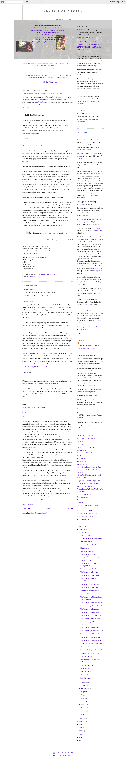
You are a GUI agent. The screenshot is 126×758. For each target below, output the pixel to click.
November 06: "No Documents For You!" (48, 27)
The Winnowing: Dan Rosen (89, 569)
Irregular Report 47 (86, 656)
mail (93, 69)
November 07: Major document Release (47, 39)
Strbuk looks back (86, 541)
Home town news (82, 500)
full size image (45, 68)
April (83, 704)
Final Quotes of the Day (88, 551)
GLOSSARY (92, 47)
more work (84, 329)
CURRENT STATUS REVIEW (87, 44)
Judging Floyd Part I (57, 30)
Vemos (89, 149)
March (83, 708)
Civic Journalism (82, 497)
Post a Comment (27, 504)
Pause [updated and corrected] (90, 594)
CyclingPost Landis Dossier (86, 478)
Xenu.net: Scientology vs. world (87, 513)
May (83, 701)
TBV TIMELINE (82, 442)
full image (52, 68)
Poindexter (84, 171)
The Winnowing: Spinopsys (89, 584)
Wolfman (25, 413)
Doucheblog (81, 158)
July (82, 695)
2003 (81, 731)
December (84, 532)
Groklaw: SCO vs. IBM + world (87, 511)
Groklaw (80, 391)
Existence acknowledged (85, 516)
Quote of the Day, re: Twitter (89, 653)
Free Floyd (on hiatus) (84, 494)
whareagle (25, 289)
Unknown (25, 372)
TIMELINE (81, 49)
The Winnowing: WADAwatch (90, 618)
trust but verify (63, 10)
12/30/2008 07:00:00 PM (49, 274)
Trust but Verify (83, 299)
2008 (81, 529)
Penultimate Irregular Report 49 (91, 590)
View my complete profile (87, 348)
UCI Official (81, 456)
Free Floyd (87, 389)
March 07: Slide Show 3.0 (40, 30)
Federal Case (64, 75)
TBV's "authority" (82, 132)
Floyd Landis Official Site (85, 453)
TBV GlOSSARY (82, 444)
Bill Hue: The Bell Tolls (88, 545)
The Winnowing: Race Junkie (90, 627)
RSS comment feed (60, 77)
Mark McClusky (86, 304)
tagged (91, 327)
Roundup (80, 503)
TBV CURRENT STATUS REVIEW (88, 439)
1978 (81, 740)
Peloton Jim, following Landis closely (89, 475)
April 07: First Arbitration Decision (47, 32)
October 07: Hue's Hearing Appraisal (48, 37)
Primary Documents (31, 75)
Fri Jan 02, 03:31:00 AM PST (34, 499)
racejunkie (80, 198)
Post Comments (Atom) (39, 513)
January (84, 714)
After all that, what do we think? (91, 538)
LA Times (89, 165)
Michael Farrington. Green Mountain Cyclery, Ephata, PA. (90, 281)
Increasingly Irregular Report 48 (91, 650)
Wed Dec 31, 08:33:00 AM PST (35, 367)
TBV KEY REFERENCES (85, 447)
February (84, 711)
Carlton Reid (97, 230)
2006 (81, 721)
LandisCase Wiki (82, 464)
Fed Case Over (85, 668)
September (84, 688)
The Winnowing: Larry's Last (90, 637)
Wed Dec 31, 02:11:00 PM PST (35, 407)
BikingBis (99, 327)
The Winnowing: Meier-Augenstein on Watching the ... (91, 555)
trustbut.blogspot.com (84, 222)
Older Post (69, 508)
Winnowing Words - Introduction (91, 643)
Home (48, 508)
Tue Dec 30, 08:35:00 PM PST (35, 296)
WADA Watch (81, 461)
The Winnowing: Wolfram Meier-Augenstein (42, 93)
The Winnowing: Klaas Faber (90, 612)
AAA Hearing (43, 75)
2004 (81, 728)
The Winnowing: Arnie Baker (90, 575)
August (83, 691)
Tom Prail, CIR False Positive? (87, 486)
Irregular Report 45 (86, 671)
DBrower (82, 343)
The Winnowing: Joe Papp (89, 572)
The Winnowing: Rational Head (91, 602)
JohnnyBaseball (82, 215)
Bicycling (81, 273)
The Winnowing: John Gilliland (91, 606)
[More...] (79, 333)
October (84, 685)
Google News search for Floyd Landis (89, 480)
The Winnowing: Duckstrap (89, 609)
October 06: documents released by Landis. (48, 25)
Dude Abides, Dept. (86, 675)
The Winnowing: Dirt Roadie (90, 634)
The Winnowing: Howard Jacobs (91, 640)
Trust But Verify (85, 242)
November (84, 682)
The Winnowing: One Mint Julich (91, 631)
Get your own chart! (63, 755)
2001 (81, 737)
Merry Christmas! (86, 647)
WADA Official (81, 458)
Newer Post (26, 508)
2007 (81, 718)
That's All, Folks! (86, 535)
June (83, 698)
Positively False (96, 270)
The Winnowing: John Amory (90, 587)
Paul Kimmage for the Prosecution (88, 483)
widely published (40, 102)
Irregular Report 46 (86, 665)
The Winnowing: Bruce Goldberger (88, 579)
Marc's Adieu (84, 548)
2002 (81, 734)
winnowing (33, 277)
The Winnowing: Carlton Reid (90, 615)
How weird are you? (83, 519)
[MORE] (25, 138)
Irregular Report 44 (86, 678)
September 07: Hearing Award (47, 34)
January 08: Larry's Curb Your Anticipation (47, 41)
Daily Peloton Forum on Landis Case (89, 467)
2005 (81, 724)
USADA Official (82, 450)
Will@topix (81, 204)
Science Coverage (46, 77)
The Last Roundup (86, 560)
